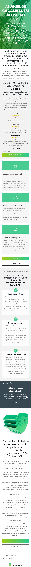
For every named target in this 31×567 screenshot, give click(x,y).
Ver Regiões (15, 258)
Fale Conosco (16, 402)
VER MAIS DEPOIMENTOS (16, 155)
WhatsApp (16, 263)
